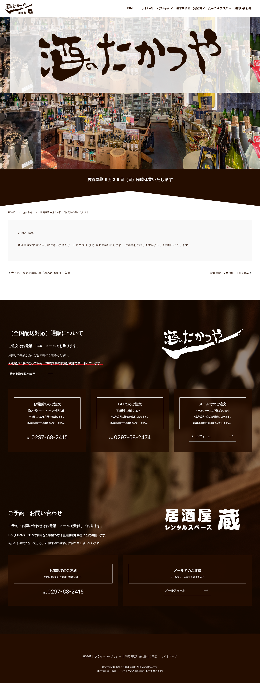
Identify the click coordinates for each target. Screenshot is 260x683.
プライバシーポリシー (108, 656)
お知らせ (27, 212)
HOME (130, 8)
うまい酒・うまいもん (155, 8)
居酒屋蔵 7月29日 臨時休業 (229, 273)
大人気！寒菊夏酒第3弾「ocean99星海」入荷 (40, 273)
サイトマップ (169, 656)
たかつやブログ (218, 8)
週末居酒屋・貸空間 (189, 8)
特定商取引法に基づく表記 (141, 656)
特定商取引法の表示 (22, 374)
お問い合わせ (242, 8)
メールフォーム (201, 436)
